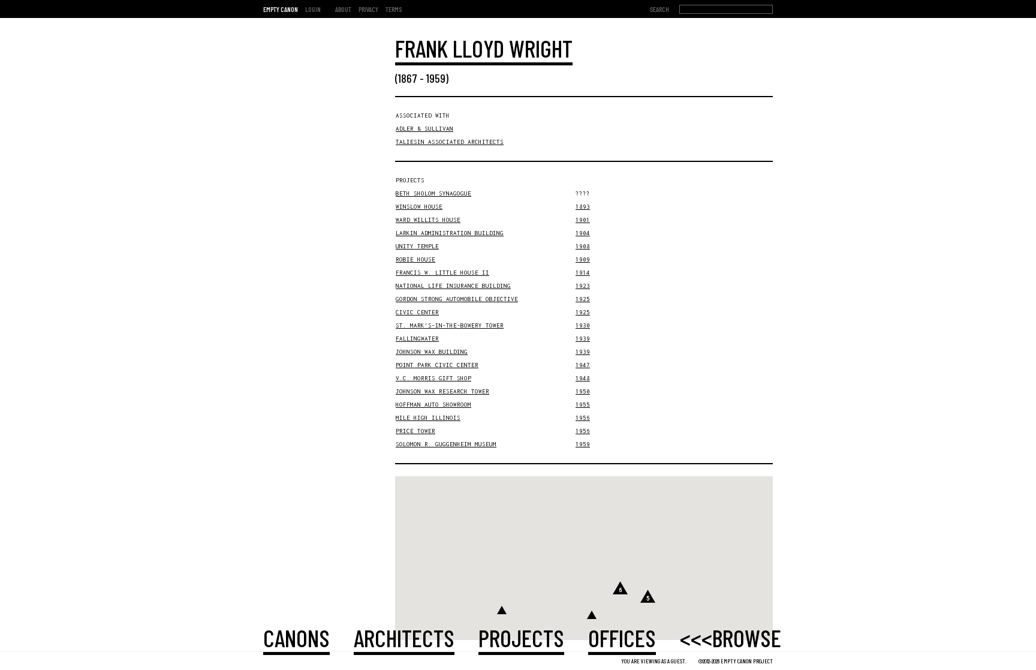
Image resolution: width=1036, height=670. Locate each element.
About (343, 9)
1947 (583, 365)
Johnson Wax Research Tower (442, 391)
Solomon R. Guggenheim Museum (446, 444)
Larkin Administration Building (450, 233)
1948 (583, 378)
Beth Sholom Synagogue (433, 193)
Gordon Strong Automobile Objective (457, 299)
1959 (435, 78)
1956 (583, 417)
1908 (583, 246)
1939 (583, 338)
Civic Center (417, 312)
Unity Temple (417, 246)
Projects (521, 637)
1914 (583, 272)
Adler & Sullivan (424, 128)
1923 (583, 286)
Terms (394, 9)
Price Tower (415, 431)
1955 (583, 404)
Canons (296, 637)
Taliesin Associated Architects (450, 142)
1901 (583, 220)
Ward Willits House (428, 220)
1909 (583, 259)
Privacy (368, 9)
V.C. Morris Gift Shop (433, 378)
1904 (583, 233)
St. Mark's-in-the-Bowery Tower (450, 325)
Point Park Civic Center (437, 365)
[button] (502, 610)
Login (313, 9)
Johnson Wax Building (432, 351)
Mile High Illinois (428, 417)
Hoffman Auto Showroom (433, 404)
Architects (404, 637)
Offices (622, 637)
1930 (583, 325)
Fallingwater (417, 338)
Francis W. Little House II (442, 272)
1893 (583, 206)
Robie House (415, 259)
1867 (407, 78)
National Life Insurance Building (453, 286)
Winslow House (419, 206)
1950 (583, 391)
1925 (583, 299)
